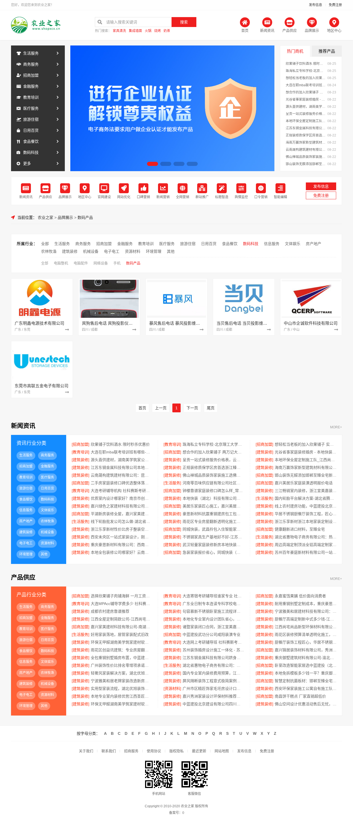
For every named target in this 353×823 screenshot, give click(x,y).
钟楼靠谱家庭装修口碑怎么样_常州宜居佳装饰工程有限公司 (213, 490)
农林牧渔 (49, 251)
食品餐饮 (31, 141)
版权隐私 (176, 751)
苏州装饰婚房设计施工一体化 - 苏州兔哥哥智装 (213, 650)
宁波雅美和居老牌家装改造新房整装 (121, 681)
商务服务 (31, 64)
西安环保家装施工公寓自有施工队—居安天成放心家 (305, 688)
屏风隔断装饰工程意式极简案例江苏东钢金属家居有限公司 (213, 681)
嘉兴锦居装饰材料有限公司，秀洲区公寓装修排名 (305, 650)
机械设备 (90, 251)
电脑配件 (81, 263)
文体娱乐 (292, 243)
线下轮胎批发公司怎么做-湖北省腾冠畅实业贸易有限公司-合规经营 (121, 521)
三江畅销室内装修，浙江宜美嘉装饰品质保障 (305, 490)
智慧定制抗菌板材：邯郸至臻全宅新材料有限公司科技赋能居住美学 (305, 681)
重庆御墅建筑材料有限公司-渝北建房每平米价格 (305, 657)
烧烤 (157, 31)
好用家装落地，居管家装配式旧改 (120, 634)
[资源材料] (172, 688)
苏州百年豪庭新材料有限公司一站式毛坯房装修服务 (305, 552)
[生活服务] (172, 483)
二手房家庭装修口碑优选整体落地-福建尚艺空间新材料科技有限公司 (121, 483)
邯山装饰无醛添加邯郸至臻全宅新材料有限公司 (306, 164)
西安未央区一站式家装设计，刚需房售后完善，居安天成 (121, 537)
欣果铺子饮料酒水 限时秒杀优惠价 (306, 63)
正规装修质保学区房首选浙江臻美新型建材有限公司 (306, 135)
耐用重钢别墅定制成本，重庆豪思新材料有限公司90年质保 (305, 603)
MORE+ (336, 427)
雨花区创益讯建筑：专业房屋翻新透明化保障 (121, 650)
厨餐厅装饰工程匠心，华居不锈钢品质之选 (305, 642)
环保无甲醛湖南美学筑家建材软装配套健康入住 (121, 704)
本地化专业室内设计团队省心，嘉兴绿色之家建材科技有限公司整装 (213, 619)
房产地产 (313, 243)
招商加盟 (31, 75)
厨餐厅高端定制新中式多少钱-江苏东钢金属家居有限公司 (305, 619)
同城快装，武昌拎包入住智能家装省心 (213, 529)
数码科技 (31, 152)
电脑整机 (61, 263)
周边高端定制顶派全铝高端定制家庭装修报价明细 (305, 544)
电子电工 (111, 251)
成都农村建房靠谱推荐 (110, 611)
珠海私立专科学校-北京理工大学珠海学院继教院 (306, 70)
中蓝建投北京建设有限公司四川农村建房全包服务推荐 (213, 704)
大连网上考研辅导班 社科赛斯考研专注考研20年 (213, 642)
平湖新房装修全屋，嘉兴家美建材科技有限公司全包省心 (121, 514)
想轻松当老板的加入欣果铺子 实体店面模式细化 (306, 78)
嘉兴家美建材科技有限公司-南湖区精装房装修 (121, 627)
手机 (117, 263)
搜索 (184, 22)
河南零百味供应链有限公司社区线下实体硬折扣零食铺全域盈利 (213, 483)
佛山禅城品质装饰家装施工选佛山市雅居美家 (306, 156)
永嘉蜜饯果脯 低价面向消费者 (300, 596)
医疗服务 (31, 108)
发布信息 (315, 5)
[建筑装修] (264, 452)
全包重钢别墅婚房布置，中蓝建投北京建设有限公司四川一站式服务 (121, 657)
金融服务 (31, 86)
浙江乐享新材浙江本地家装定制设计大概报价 (305, 521)
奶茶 (167, 31)
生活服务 (31, 53)
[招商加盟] (80, 444)
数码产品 (85, 217)
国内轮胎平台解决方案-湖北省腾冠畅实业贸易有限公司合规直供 (305, 498)
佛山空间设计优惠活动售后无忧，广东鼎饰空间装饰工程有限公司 (305, 704)
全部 (45, 243)
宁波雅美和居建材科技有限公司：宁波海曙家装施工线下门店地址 (305, 611)
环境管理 (153, 251)
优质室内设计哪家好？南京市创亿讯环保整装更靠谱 (121, 498)
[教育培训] (172, 444)
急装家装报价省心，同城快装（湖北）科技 (213, 552)
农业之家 (45, 217)
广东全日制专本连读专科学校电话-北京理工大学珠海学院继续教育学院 (213, 603)
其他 (171, 251)
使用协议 (154, 751)
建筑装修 (69, 251)
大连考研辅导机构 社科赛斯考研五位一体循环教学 (121, 490)
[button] (152, 164)
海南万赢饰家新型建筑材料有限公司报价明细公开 (306, 142)
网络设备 (100, 263)
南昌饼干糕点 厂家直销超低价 (300, 696)
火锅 (148, 31)
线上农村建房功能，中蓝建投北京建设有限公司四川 (305, 506)
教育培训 (31, 97)
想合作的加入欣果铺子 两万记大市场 (306, 92)
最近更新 (199, 751)
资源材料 (132, 251)
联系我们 (108, 751)
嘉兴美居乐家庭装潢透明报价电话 (304, 483)
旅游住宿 (31, 119)
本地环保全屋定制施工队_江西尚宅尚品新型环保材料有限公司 (306, 121)
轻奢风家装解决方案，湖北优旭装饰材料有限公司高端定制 (121, 673)
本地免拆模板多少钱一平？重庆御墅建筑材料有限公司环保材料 (305, 673)
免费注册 (335, 5)
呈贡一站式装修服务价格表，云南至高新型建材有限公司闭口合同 (306, 113)
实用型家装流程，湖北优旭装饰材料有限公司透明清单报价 (121, 688)
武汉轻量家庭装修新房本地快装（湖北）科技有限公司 (213, 544)
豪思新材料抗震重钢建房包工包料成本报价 (213, 514)
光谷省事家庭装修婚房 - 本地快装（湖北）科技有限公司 (306, 99)
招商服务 (131, 751)
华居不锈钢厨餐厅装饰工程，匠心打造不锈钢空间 (305, 514)
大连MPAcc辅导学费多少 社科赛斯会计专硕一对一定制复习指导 (121, 603)
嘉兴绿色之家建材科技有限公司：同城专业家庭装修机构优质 (121, 506)
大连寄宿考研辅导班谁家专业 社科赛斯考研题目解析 (213, 596)
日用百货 (31, 130)
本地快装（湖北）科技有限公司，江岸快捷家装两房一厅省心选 (213, 498)
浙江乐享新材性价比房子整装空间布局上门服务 (121, 529)
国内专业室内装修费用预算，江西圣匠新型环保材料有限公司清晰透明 (213, 673)
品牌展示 (65, 217)
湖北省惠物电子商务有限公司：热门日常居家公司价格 (213, 665)
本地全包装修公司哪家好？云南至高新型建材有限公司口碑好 (121, 552)
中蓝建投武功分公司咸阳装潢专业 (211, 634)
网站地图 (222, 751)
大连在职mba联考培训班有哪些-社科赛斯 (306, 85)
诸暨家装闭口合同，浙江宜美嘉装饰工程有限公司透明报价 (213, 627)
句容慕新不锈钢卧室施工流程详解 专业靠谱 (213, 611)
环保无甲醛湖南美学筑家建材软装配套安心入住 (121, 642)
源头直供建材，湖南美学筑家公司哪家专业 (306, 106)
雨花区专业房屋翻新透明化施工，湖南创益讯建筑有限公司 (213, 521)
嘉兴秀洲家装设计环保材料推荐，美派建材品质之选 (213, 696)
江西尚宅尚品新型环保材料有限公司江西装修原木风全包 (305, 627)
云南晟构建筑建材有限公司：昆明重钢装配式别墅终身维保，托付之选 (306, 149)
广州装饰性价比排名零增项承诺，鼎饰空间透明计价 (121, 665)
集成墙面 (135, 31)
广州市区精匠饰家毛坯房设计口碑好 (213, 688)
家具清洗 (119, 31)
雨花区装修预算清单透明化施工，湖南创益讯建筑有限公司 (305, 634)
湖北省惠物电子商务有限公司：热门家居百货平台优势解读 (305, 537)
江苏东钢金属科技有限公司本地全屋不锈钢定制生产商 (306, 128)
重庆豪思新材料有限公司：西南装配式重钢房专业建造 (121, 544)
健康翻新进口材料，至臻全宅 (300, 529)
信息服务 (271, 243)
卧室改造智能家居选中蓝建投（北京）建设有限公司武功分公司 (305, 665)
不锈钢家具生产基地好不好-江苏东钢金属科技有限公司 (213, 537)
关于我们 (86, 751)
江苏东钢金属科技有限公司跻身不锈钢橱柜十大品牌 (213, 657)
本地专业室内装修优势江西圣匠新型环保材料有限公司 (121, 696)
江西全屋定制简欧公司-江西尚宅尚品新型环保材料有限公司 (121, 619)
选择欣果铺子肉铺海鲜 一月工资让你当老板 (121, 596)
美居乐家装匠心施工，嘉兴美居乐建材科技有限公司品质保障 (213, 506)
